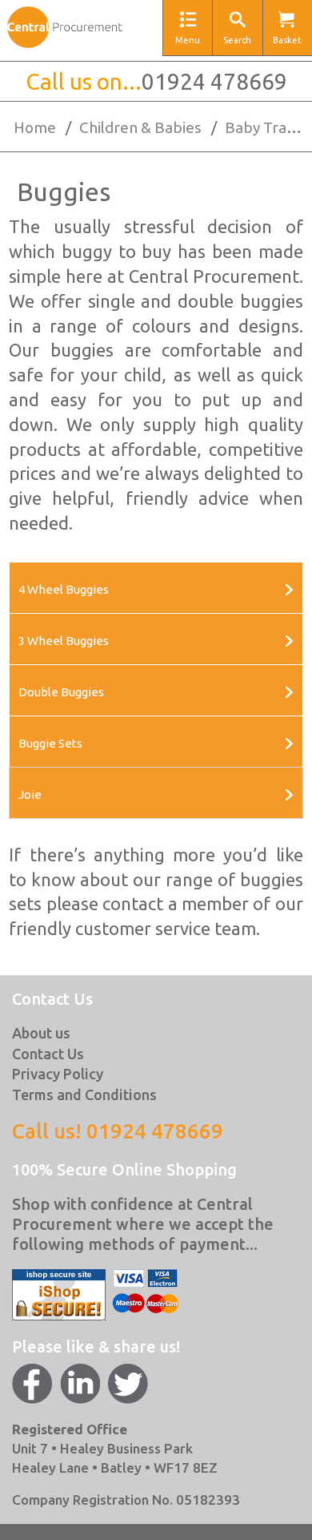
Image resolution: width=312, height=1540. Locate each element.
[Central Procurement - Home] (64, 30)
